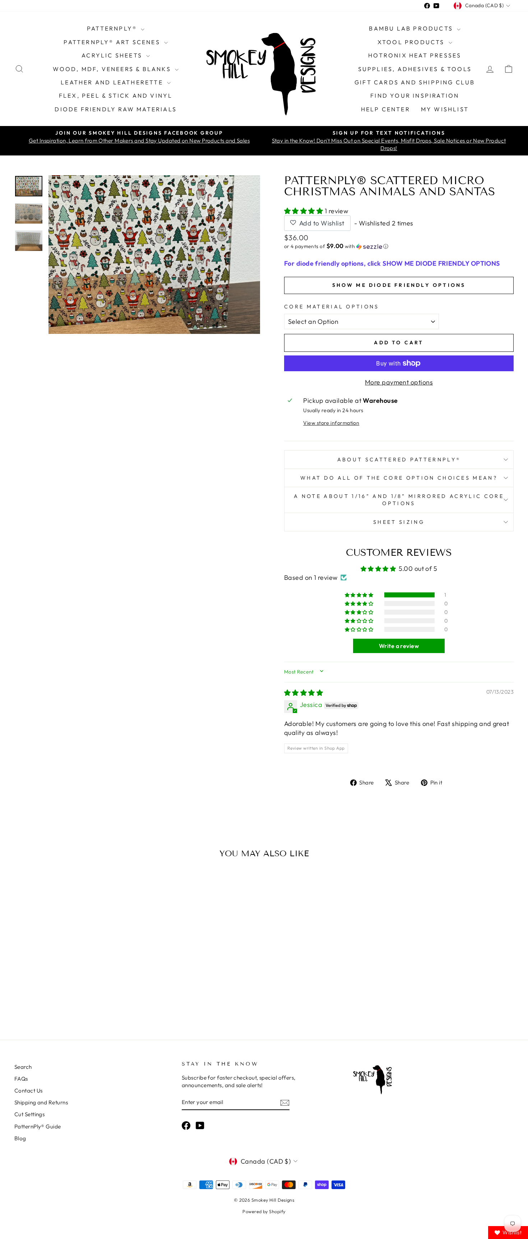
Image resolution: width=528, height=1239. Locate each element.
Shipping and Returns (41, 1102)
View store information (331, 423)
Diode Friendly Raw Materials (116, 109)
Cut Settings (29, 1114)
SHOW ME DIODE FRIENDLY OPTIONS (399, 285)
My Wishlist (445, 109)
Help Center (385, 109)
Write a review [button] (399, 645)
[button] (304, 211)
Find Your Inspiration (414, 95)
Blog (20, 1138)
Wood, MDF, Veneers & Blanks (113, 69)
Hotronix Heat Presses (414, 55)
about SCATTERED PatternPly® (399, 459)
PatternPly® (113, 28)
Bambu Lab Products (412, 28)
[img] (303, 693)
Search (23, 1066)
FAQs (21, 1078)
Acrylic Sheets (113, 55)
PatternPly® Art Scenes (113, 42)
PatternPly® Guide (37, 1126)
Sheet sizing (399, 522)
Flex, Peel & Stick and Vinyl (116, 95)
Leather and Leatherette (113, 82)
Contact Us (28, 1090)
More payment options (399, 382)
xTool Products (412, 42)
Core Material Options (331, 306)
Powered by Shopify (263, 1211)
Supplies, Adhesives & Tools (415, 69)
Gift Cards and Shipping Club (415, 82)
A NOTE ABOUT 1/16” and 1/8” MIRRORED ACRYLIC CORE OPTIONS (399, 500)
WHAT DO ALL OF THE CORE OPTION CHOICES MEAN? (398, 478)
